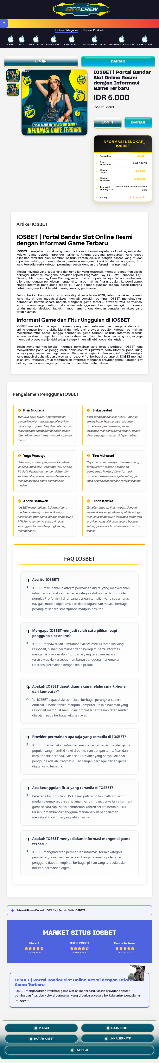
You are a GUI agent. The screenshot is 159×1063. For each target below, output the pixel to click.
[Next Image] (84, 103)
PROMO (44, 1026)
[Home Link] (81, 15)
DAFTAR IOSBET (44, 1039)
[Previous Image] (25, 103)
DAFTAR (118, 61)
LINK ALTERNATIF (120, 1039)
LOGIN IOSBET (120, 1026)
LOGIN (41, 61)
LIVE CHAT (82, 1051)
